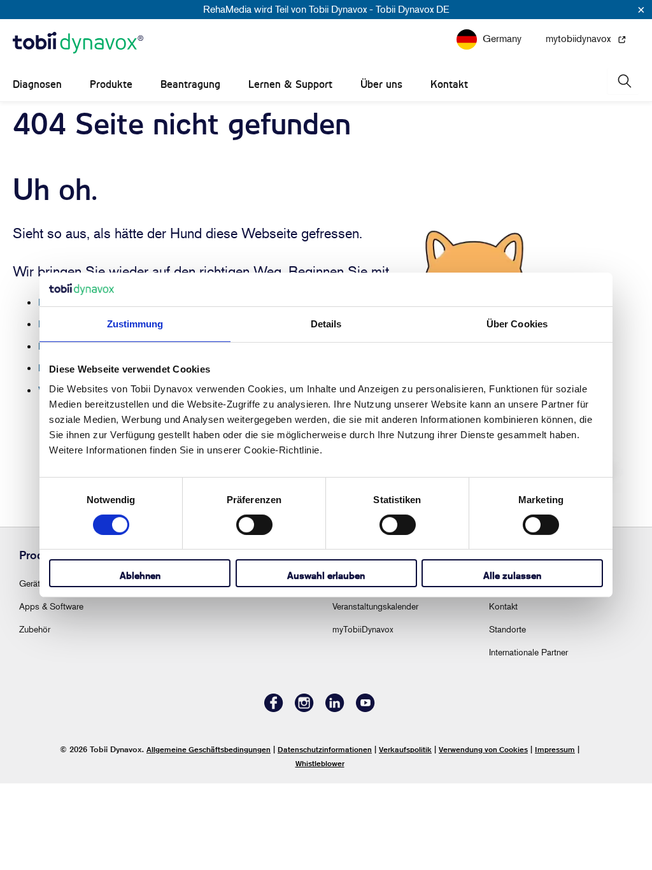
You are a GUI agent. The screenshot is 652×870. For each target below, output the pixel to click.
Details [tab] (326, 323)
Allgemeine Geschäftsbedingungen (208, 749)
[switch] (254, 525)
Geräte (32, 583)
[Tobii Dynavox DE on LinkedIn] (335, 708)
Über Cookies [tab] (517, 323)
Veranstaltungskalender (375, 606)
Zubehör (34, 629)
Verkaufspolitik (405, 749)
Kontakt (449, 84)
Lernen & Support (290, 84)
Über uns (381, 84)
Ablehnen (140, 575)
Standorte (507, 629)
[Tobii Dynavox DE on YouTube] (365, 708)
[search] (623, 81)
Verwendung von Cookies (483, 749)
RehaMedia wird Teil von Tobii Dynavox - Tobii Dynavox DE (326, 9)
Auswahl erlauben (326, 575)
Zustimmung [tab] (135, 323)
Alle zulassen (512, 575)
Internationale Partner (528, 651)
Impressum (555, 749)
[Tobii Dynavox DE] (78, 43)
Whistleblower (319, 763)
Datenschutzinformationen (325, 749)
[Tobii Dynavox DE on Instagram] (304, 708)
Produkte (111, 84)
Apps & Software (51, 606)
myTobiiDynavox (362, 629)
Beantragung (190, 84)
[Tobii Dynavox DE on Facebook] (274, 708)
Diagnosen (37, 84)
